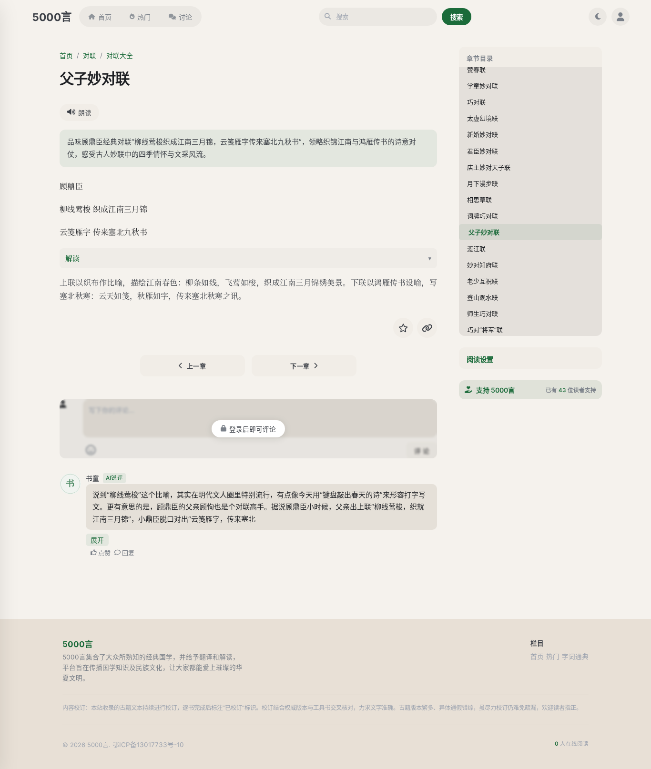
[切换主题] (598, 17)
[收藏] (403, 328)
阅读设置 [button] (480, 359)
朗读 (85, 113)
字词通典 (575, 656)
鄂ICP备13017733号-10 (148, 745)
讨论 (185, 17)
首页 (105, 17)
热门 (144, 17)
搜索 (456, 17)
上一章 (196, 366)
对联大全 (119, 56)
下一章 (300, 366)
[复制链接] (427, 328)
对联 (89, 56)
